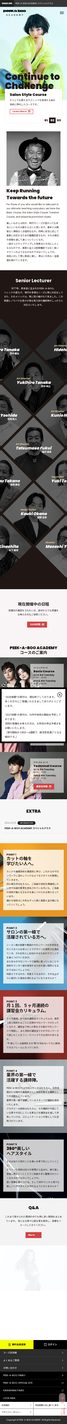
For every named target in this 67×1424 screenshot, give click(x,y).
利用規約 (5, 1405)
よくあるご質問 (11, 1360)
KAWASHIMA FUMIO (13, 1390)
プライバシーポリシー (11, 1412)
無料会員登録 (19, 1344)
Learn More (20, 111)
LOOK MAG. (9, 1398)
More (31, 1235)
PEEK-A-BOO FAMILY (14, 1375)
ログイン (52, 1344)
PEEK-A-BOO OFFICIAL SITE (18, 1382)
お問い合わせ (10, 1368)
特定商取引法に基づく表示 (47, 1405)
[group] (36, 3)
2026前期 (35, 624)
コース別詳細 (10, 1352)
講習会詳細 (42, 786)
